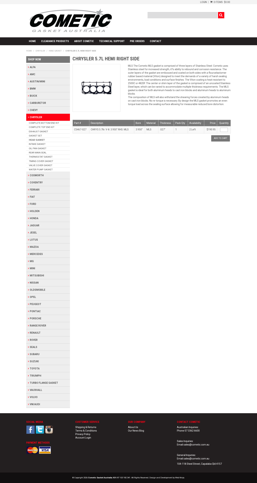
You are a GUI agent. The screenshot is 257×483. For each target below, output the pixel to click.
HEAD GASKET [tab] (37, 140)
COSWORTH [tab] (37, 175)
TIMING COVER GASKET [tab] (41, 161)
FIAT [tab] (32, 196)
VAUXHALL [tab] (36, 390)
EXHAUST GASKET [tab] (38, 131)
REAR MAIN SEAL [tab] (38, 152)
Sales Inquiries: (185, 441)
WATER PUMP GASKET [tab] (41, 169)
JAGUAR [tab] (34, 225)
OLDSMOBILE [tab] (37, 289)
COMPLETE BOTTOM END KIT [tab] (44, 123)
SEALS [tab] (33, 347)
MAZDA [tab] (34, 247)
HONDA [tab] (34, 218)
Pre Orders (137, 41)
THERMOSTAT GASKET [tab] (40, 156)
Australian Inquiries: (188, 427)
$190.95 (211, 129)
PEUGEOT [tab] (35, 304)
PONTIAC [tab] (35, 311)
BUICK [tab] (33, 95)
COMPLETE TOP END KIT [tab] (41, 127)
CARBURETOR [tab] (38, 103)
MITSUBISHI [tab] (37, 275)
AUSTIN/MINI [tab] (37, 81)
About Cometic (84, 41)
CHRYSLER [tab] (36, 117)
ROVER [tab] (34, 340)
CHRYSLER (40, 51)
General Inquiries (186, 455)
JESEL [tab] (33, 232)
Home (32, 41)
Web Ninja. (180, 478)
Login (203, 2)
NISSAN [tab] (34, 282)
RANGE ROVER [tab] (38, 325)
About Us (133, 427)
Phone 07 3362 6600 (188, 430)
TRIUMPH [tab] (35, 375)
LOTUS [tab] (34, 239)
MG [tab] (32, 261)
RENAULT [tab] (35, 332)
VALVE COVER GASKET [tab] (40, 165)
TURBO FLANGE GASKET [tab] (44, 382)
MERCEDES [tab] (36, 254)
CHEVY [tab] (34, 110)
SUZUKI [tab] (34, 361)
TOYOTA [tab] (35, 368)
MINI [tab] (32, 268)
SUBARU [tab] (35, 354)
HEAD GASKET (55, 51)
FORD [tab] (33, 204)
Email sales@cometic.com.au (193, 444)
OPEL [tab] (33, 297)
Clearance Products (55, 41)
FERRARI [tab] (35, 189)
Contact (155, 41)
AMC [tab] (32, 74)
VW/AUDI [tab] (35, 404)
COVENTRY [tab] (36, 182)
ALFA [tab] (32, 67)
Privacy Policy (82, 434)
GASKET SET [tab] (35, 135)
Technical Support (112, 41)
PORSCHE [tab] (35, 318)
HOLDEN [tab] (35, 211)
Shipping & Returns (85, 427)
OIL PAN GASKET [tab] (37, 148)
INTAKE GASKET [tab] (37, 144)
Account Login (83, 437)
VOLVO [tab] (34, 397)
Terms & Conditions (86, 430)
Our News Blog (136, 430)
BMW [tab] (33, 88)
